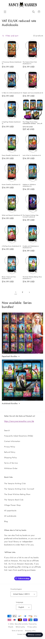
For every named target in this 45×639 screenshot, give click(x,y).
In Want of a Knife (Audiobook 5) (12, 93)
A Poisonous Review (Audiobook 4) (11, 62)
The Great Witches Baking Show (17, 494)
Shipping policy (30, 631)
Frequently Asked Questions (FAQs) (18, 436)
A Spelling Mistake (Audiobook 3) (11, 122)
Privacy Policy (9, 446)
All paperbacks (10, 510)
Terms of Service (11, 463)
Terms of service (17, 631)
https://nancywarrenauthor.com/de (19, 421)
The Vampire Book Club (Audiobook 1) (30, 62)
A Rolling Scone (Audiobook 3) (11, 246)
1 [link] (15, 292)
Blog (6, 521)
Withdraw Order (11, 468)
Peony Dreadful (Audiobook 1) (11, 155)
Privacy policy (32, 627)
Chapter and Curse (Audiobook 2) (33, 93)
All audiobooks (10, 516)
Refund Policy (9, 452)
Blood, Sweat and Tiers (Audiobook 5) (9, 277)
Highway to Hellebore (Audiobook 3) (29, 185)
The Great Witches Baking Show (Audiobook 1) (32, 277)
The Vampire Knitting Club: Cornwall (19, 489)
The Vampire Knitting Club (15, 483)
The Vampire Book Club (13, 499)
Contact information (23, 634)
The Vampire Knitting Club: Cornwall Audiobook (31, 216)
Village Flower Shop (12, 505)
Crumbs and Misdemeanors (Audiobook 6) (31, 247)
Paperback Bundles (9, 356)
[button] (5, 11)
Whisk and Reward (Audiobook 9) (12, 215)
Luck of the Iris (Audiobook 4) (32, 155)
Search (7, 430)
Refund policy (20, 627)
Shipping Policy (10, 457)
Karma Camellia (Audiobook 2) (11, 184)
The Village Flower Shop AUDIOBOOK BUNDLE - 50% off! (32, 122)
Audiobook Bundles (10, 403)
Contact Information (12, 441)
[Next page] (29, 292)
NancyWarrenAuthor (21, 624)
